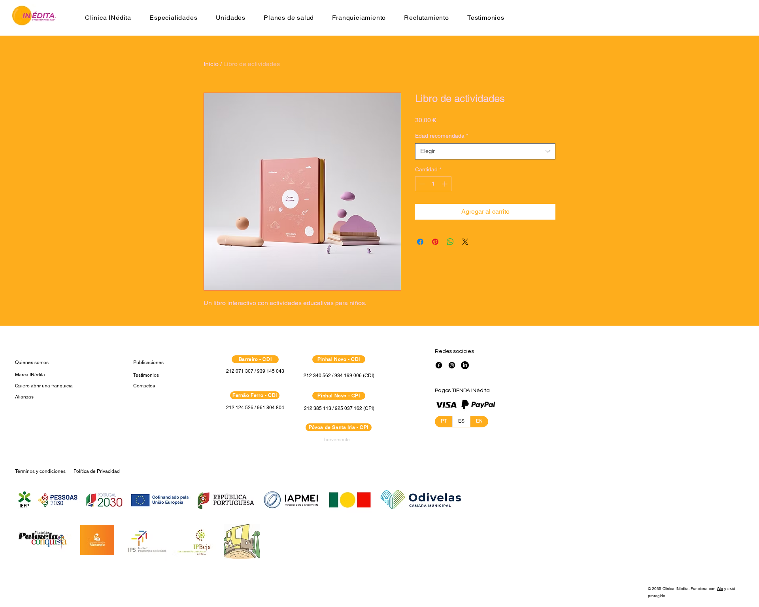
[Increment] (445, 184)
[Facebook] (439, 365)
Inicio (211, 64)
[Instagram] (452, 365)
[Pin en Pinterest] (435, 242)
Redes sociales (454, 351)
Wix (720, 588)
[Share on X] (465, 242)
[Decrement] (421, 184)
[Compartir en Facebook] (420, 242)
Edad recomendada (441, 136)
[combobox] (485, 151)
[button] (108, 17)
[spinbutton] (433, 184)
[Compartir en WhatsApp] (450, 242)
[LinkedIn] (465, 365)
